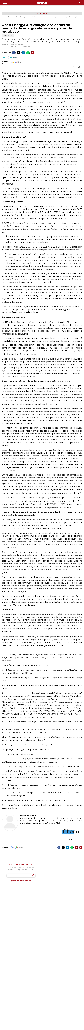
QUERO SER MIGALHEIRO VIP (21, 880)
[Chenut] (71, 831)
